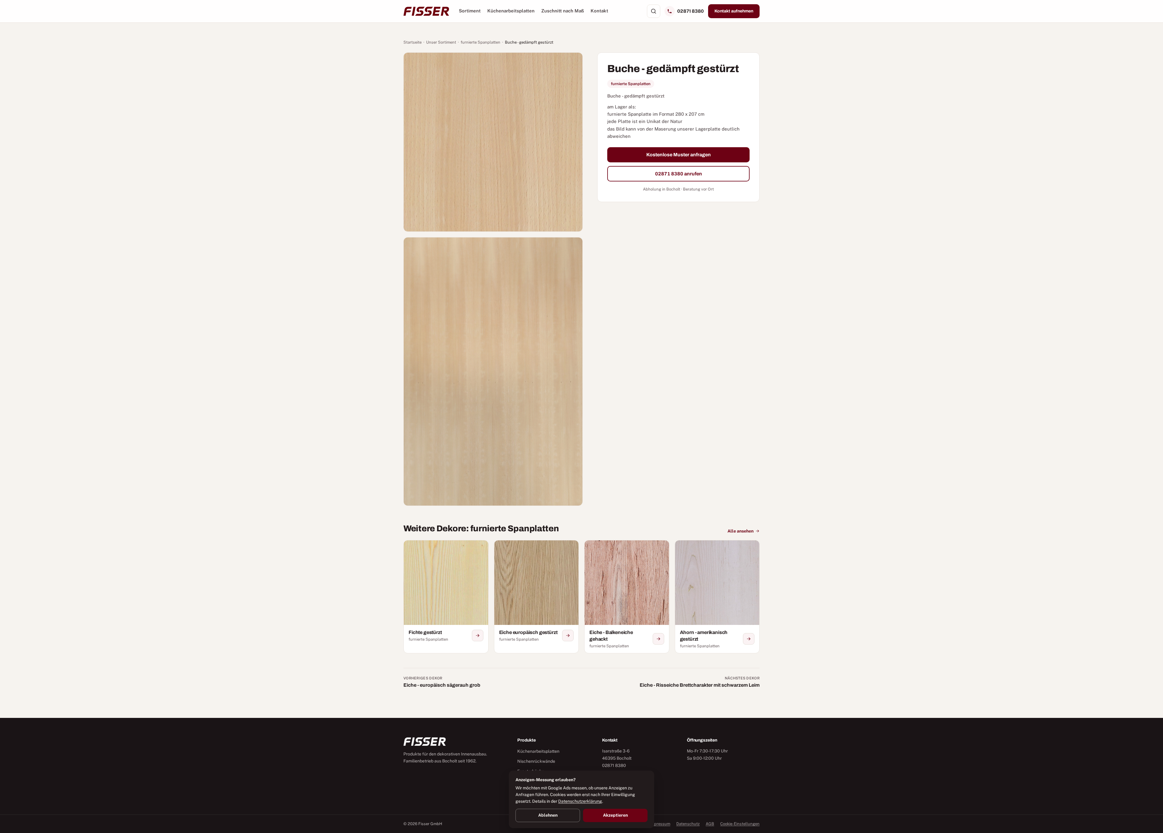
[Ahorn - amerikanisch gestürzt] (717, 596)
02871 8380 (690, 11)
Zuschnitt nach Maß (562, 10)
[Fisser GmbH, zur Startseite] (426, 11)
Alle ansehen (740, 531)
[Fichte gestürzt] (446, 596)
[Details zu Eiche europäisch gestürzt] (568, 635)
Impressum (660, 823)
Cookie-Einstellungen (740, 823)
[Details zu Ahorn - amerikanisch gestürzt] (748, 639)
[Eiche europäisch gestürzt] (536, 596)
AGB (710, 823)
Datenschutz (688, 823)
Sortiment (470, 10)
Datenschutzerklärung (580, 801)
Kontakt (599, 10)
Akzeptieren (615, 815)
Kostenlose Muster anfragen (678, 154)
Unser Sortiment (441, 42)
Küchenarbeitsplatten (511, 10)
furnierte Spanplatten (480, 42)
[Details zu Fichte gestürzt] (477, 635)
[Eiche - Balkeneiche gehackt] (627, 596)
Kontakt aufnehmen (733, 11)
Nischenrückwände (536, 761)
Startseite (412, 42)
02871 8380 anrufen (678, 173)
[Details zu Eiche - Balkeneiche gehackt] (658, 639)
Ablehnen (548, 815)
